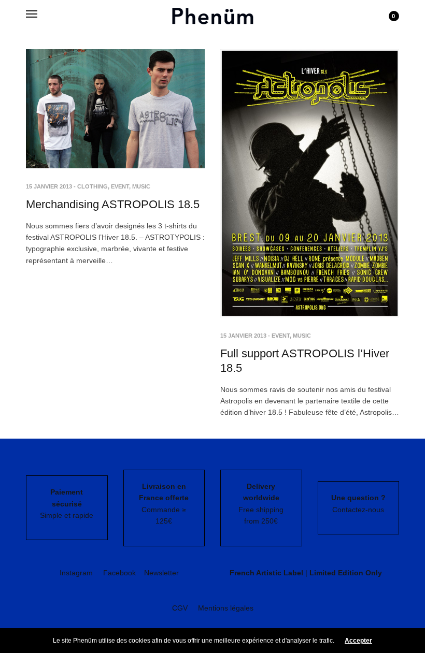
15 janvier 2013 (49, 186)
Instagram (76, 573)
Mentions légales (225, 608)
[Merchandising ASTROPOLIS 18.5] (115, 108)
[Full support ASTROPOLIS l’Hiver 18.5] (309, 183)
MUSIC (141, 186)
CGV (180, 608)
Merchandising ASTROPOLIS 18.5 (113, 204)
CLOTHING (92, 186)
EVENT (120, 186)
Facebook (119, 573)
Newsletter (161, 573)
